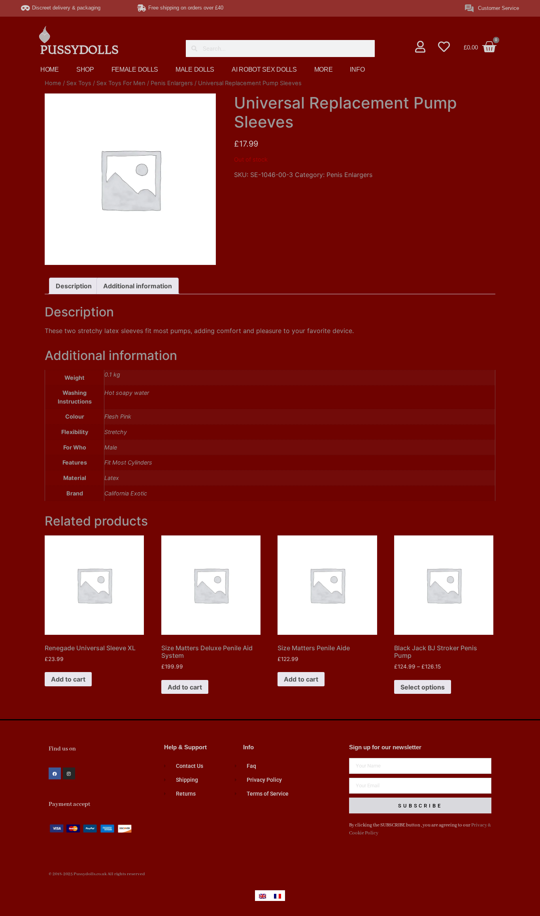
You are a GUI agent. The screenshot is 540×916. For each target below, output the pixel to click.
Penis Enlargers (172, 83)
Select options (422, 687)
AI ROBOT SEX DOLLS (264, 69)
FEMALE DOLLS (134, 69)
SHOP (85, 69)
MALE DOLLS (195, 69)
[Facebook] (55, 773)
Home (53, 83)
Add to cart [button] (68, 679)
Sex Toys (78, 83)
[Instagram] (69, 773)
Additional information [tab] (137, 286)
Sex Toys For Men (120, 83)
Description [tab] (74, 286)
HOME (49, 69)
